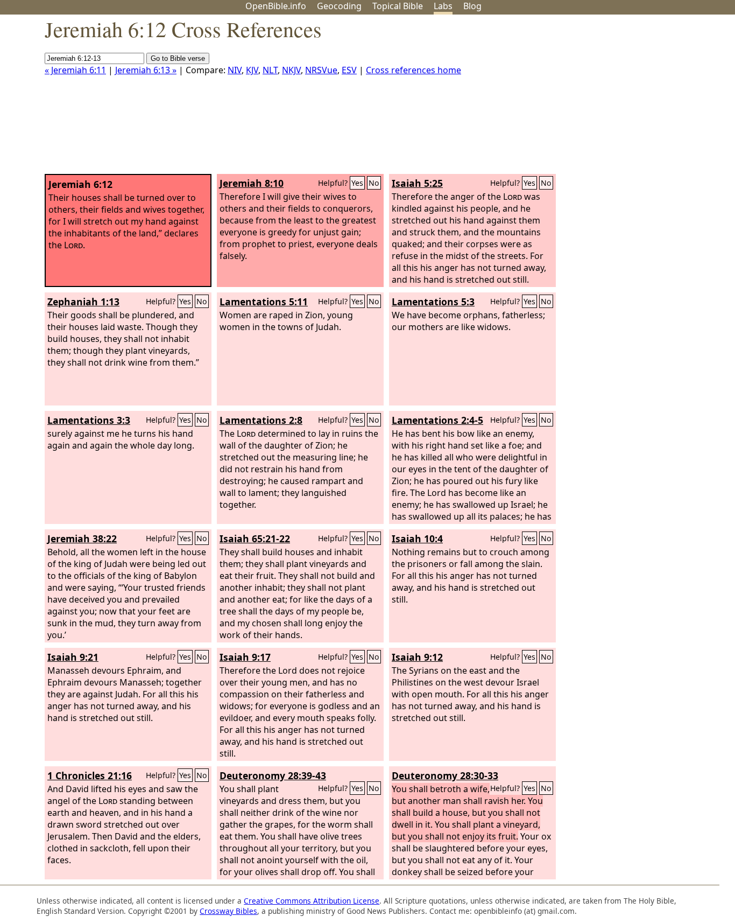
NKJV (291, 70)
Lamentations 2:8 (261, 420)
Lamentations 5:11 (264, 301)
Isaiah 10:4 (417, 538)
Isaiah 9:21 (72, 657)
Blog (472, 6)
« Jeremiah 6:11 (75, 70)
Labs (443, 6)
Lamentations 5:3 (433, 301)
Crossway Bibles (228, 911)
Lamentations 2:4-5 (437, 420)
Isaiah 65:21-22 (255, 538)
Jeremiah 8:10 (252, 183)
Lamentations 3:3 (88, 420)
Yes (357, 183)
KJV (252, 70)
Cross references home (413, 70)
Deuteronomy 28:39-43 (273, 775)
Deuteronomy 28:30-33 (445, 775)
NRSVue (321, 70)
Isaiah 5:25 (417, 183)
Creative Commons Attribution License (311, 901)
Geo (339, 6)
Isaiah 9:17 (245, 657)
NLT (270, 70)
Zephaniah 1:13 (83, 301)
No (374, 183)
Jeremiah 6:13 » (145, 70)
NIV (235, 70)
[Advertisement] (626, 98)
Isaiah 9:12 (417, 657)
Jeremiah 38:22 (82, 538)
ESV (349, 70)
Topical (397, 6)
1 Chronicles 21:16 (89, 775)
